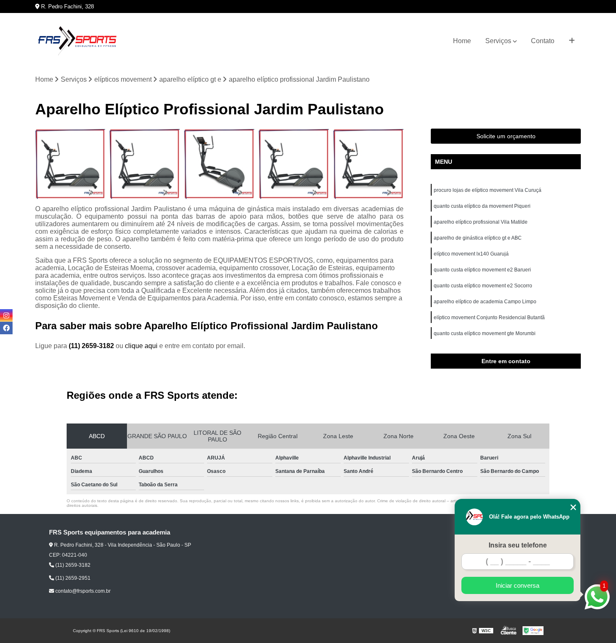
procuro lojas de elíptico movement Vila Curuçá (487, 190)
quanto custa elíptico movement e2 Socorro (483, 286)
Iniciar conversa (517, 585)
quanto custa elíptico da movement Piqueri (482, 206)
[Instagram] (6, 315)
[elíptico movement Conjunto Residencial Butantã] (70, 164)
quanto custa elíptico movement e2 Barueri (482, 270)
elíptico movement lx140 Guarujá (471, 254)
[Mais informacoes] (571, 41)
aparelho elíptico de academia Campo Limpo (485, 302)
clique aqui (141, 345)
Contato (542, 40)
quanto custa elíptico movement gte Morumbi (485, 333)
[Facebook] (6, 328)
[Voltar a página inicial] (77, 41)
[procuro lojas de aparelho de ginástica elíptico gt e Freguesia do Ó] (294, 164)
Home (462, 40)
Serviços (498, 40)
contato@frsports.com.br (82, 591)
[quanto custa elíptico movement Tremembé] (219, 164)
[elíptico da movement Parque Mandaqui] (368, 164)
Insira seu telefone (518, 545)
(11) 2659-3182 (92, 345)
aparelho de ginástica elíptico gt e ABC (478, 238)
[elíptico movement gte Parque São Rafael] (144, 164)
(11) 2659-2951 (72, 578)
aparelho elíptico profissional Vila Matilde (481, 222)
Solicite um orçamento (506, 136)
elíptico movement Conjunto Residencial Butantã (489, 317)
